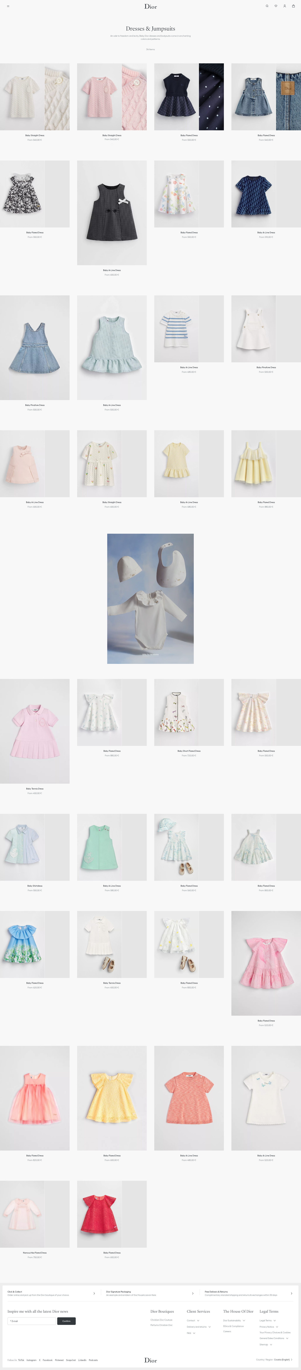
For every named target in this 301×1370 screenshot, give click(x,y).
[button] (69, 69)
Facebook (48, 1360)
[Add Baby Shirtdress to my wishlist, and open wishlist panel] (69, 820)
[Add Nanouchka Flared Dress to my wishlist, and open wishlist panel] (69, 1187)
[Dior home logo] (150, 6)
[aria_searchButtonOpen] (267, 6)
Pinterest (59, 1360)
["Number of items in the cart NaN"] (293, 6)
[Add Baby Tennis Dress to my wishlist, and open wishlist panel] (69, 685)
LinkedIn (82, 1360)
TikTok (21, 1360)
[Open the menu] (8, 6)
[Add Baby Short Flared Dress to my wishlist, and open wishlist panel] (223, 685)
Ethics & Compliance (233, 1326)
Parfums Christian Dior (161, 1325)
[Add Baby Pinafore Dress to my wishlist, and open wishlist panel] (69, 301)
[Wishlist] (276, 6)
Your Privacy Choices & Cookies (275, 1332)
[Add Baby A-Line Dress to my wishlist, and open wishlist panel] (146, 166)
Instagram (32, 1360)
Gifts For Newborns (150, 654)
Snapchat (71, 1360)
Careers (227, 1331)
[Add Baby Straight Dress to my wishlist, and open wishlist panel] (69, 69)
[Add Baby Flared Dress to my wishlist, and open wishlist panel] (223, 69)
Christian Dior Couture (161, 1320)
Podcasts (93, 1360)
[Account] (285, 6)
